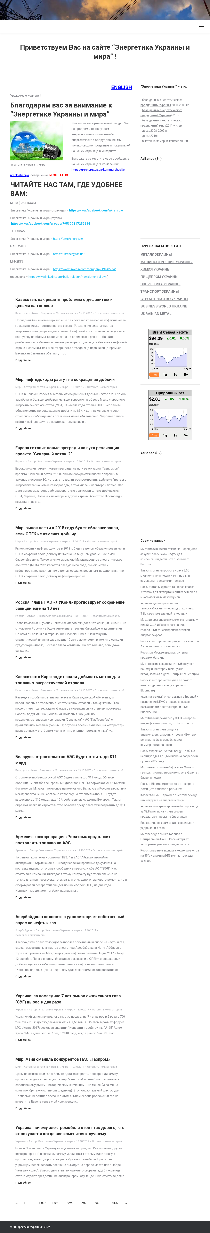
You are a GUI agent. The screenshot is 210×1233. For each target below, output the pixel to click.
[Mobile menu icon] (201, 26)
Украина (20, 1009)
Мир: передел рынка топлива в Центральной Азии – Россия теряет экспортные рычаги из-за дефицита (164, 839)
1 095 (82, 1203)
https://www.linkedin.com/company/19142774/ (84, 269)
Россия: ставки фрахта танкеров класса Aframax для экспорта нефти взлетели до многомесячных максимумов (168, 592)
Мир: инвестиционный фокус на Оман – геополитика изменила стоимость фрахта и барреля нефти (170, 772)
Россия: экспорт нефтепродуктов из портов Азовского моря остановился (169, 644)
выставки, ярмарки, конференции (165, 141)
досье (146, 130)
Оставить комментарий (109, 313)
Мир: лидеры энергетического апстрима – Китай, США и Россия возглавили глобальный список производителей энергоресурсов (169, 627)
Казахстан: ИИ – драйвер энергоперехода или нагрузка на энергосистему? (168, 797)
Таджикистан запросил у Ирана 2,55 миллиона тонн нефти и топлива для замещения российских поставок (165, 575)
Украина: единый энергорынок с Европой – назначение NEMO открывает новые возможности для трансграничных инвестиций (169, 704)
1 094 (68, 1203)
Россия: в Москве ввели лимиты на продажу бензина (164, 655)
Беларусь (21, 770)
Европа (20, 461)
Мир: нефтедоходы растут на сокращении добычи (65, 379)
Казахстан (21, 313)
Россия (19, 615)
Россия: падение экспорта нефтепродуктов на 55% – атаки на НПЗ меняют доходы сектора (169, 855)
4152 (115, 1203)
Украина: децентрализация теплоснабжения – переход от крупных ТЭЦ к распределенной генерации (167, 608)
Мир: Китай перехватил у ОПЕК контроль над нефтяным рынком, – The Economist (168, 720)
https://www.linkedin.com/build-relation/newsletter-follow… (68, 277)
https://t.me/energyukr (68, 239)
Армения (20, 850)
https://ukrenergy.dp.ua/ (69, 254)
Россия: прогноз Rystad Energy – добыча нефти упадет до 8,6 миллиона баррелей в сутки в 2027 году (169, 756)
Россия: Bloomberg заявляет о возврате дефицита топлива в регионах (167, 786)
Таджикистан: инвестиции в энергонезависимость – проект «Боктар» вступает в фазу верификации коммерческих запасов (168, 737)
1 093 (55, 1203)
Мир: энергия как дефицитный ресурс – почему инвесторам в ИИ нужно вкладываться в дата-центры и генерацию (169, 669)
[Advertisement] (74, 9)
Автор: (53, 313)
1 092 (42, 1203)
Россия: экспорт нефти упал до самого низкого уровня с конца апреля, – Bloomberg (166, 685)
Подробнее (23, 360)
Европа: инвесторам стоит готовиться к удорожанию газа (167, 825)
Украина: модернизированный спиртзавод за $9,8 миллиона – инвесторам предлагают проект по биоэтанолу (169, 811)
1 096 (95, 1203)
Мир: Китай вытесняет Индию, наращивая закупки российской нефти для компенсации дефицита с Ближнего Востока (168, 556)
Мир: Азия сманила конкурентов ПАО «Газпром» (62, 1059)
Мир (18, 387)
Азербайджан (24, 930)
